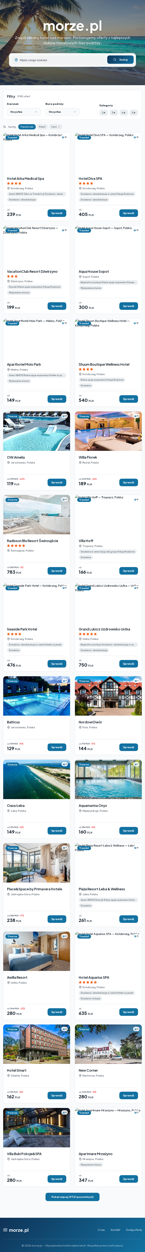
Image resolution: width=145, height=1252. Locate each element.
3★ (114, 112)
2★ (104, 112)
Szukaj (123, 59)
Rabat (42, 126)
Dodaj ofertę (134, 1230)
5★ (134, 112)
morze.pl (72, 25)
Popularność (27, 126)
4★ (124, 112)
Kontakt (115, 1230)
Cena (54, 126)
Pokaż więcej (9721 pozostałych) (72, 1197)
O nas (101, 1230)
